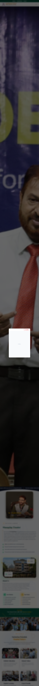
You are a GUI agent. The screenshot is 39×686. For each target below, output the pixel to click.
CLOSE (27, 329)
